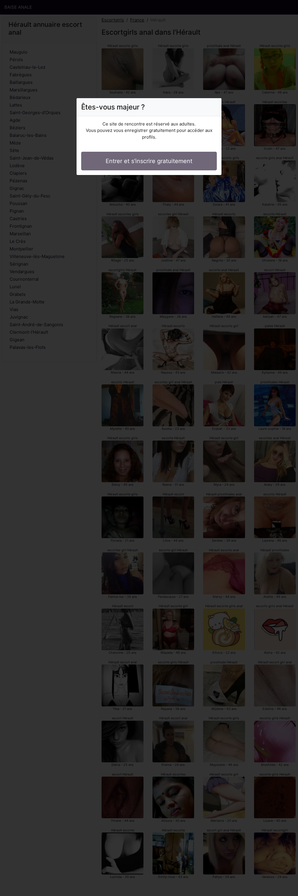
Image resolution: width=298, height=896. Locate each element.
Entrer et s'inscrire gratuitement (149, 161)
